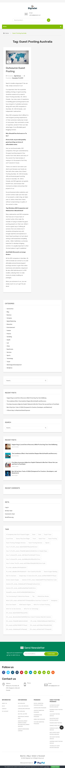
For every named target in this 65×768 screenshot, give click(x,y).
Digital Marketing (11, 321)
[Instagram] (12, 672)
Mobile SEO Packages (39, 719)
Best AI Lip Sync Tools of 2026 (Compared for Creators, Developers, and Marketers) (29, 407)
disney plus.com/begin (23, 538)
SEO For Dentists (11, 576)
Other (8, 346)
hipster (47, 543)
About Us (4, 703)
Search (48, 20)
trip (33, 596)
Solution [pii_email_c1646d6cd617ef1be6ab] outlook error (23, 584)
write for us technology (31, 609)
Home (7, 33)
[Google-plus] (26, 672)
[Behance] (35, 672)
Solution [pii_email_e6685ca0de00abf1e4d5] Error (21, 588)
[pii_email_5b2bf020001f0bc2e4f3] (16, 613)
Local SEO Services (23, 706)
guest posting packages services (16, 543)
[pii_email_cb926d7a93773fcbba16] (40, 629)
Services (9, 352)
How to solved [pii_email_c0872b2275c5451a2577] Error (23, 555)
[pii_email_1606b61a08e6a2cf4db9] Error (43, 621)
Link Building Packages (40, 707)
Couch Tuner (47, 534)
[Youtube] (44, 672)
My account (5, 711)
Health (8, 340)
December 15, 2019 (17, 78)
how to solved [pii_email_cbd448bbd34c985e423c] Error (23, 559)
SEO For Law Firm (22, 714)
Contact (4, 708)
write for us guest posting (42, 604)
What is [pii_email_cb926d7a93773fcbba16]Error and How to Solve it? (27, 600)
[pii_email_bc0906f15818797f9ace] (16, 625)
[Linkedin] (30, 672)
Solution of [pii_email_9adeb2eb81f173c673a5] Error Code (39, 580)
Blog (9, 62)
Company (9, 318)
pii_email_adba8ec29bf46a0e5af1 (16, 567)
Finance (9, 333)
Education (9, 324)
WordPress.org (9, 517)
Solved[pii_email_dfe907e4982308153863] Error (20, 592)
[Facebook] (3, 672)
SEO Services (21, 703)
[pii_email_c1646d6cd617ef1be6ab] (16, 629)
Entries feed (8, 510)
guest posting (52, 538)
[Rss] (53, 672)
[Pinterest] (21, 672)
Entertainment (11, 327)
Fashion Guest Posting (56, 722)
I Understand (55, 766)
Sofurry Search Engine (12, 580)
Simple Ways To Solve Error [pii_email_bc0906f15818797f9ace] (37, 576)
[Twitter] (8, 672)
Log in (7, 507)
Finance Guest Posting (56, 725)
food (34, 538)
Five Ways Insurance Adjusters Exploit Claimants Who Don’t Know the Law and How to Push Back (33, 404)
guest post (42, 538)
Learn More (46, 766)
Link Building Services (24, 708)
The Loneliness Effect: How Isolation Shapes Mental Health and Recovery (26, 401)
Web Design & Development (14, 364)
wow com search (11, 604)
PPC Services (21, 711)
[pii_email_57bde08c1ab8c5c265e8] (17, 621)
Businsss (9, 315)
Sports (8, 355)
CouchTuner (9, 538)
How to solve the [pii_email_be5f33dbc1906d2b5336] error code (25, 563)
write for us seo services (13, 609)
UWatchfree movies (43, 596)
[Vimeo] (48, 672)
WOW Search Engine (25, 604)
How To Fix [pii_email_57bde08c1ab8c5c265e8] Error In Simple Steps (26, 551)
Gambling (9, 336)
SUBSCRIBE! (51, 654)
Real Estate (10, 349)
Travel (8, 361)
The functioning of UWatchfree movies (17, 596)
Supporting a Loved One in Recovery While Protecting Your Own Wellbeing (26, 398)
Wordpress (9, 368)
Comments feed (10, 514)
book (33, 534)
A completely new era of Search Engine (17, 534)
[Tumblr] (17, 672)
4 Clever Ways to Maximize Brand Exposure (18, 410)
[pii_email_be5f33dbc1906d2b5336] (41, 625)
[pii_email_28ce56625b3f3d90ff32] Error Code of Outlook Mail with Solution (28, 617)
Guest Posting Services (35, 543)
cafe (39, 534)
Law (8, 343)
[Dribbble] (39, 672)
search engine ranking (50, 571)
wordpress (54, 600)
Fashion (9, 330)
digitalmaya (17, 76)
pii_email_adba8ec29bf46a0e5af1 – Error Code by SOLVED (23, 571)
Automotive (10, 308)
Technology (10, 358)
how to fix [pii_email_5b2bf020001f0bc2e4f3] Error (21, 547)
